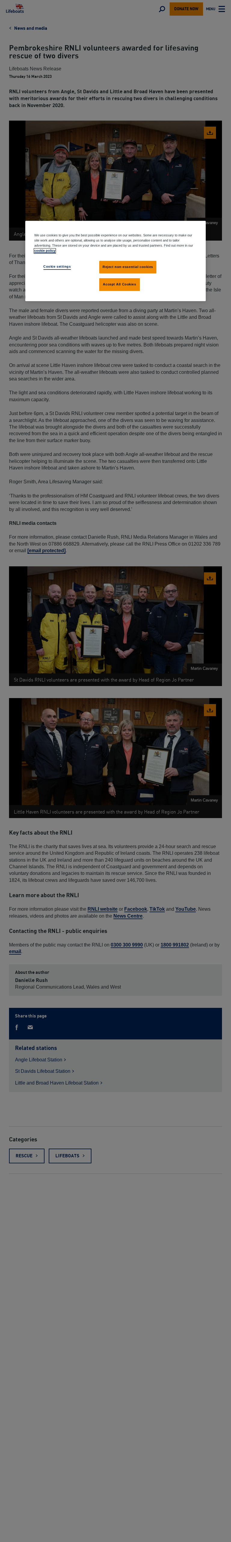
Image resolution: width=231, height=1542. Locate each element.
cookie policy (44, 251)
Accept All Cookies (119, 284)
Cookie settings (57, 267)
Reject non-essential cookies (128, 267)
